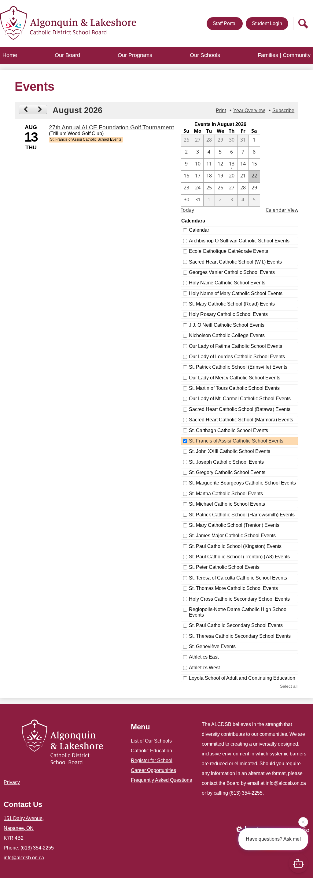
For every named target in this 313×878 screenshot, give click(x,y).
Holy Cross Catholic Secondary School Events (239, 599)
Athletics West (204, 667)
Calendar (199, 230)
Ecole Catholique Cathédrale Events (228, 251)
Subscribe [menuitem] (283, 110)
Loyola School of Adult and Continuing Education (242, 678)
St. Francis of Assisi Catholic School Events (236, 440)
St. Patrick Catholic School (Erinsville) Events (238, 367)
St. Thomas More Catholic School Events (233, 588)
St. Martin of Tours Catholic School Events (234, 388)
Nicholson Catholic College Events (227, 335)
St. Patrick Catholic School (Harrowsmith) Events (242, 514)
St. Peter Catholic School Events (224, 567)
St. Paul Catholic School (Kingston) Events (235, 546)
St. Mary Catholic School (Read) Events (232, 303)
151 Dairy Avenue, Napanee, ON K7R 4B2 (24, 828)
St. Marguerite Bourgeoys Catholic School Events (242, 482)
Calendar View (282, 210)
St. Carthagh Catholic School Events (228, 430)
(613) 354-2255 (37, 847)
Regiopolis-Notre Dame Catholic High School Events (238, 612)
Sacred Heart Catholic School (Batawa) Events (239, 409)
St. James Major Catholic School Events (232, 535)
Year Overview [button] (249, 110)
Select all (288, 686)
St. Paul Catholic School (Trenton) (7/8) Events (239, 556)
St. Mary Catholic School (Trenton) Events (234, 525)
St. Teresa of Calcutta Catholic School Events (238, 577)
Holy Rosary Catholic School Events (228, 314)
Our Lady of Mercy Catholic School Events (234, 377)
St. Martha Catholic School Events (226, 493)
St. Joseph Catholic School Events (226, 462)
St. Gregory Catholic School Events (227, 472)
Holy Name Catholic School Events (227, 282)
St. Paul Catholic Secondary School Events (236, 625)
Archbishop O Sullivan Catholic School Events (239, 240)
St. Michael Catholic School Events (227, 504)
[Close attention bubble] (303, 821)
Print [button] (221, 110)
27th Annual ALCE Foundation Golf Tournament (111, 127)
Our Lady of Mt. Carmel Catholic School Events (240, 398)
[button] (67, 55)
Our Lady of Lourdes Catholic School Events (237, 356)
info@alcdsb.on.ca (24, 857)
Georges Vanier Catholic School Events (232, 272)
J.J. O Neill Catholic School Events (226, 325)
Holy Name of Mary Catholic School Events (235, 293)
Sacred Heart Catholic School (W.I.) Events (235, 261)
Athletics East (204, 656)
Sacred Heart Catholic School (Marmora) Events (241, 419)
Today (187, 210)
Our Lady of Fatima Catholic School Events (235, 346)
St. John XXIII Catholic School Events (229, 451)
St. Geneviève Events (212, 646)
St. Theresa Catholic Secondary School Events (240, 636)
